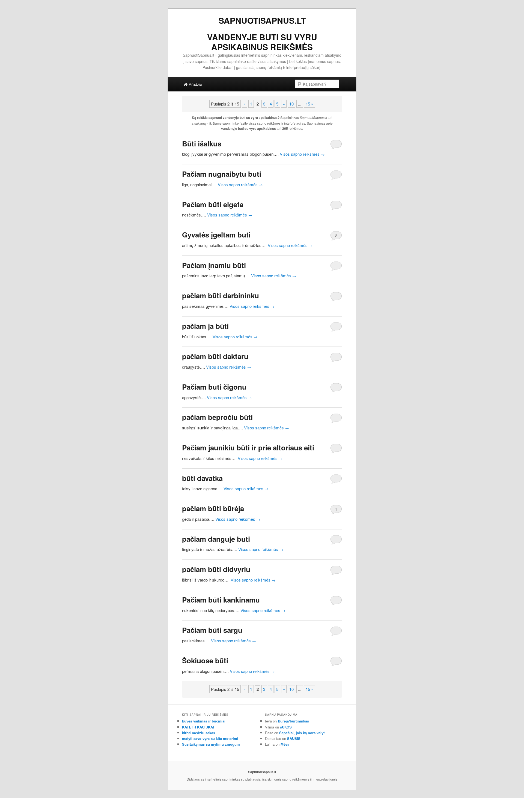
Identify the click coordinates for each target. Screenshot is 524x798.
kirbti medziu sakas (198, 732)
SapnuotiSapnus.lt (262, 20)
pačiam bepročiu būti (217, 417)
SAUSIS (293, 738)
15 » (309, 104)
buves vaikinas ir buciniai (203, 721)
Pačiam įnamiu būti (214, 265)
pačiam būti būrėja (213, 508)
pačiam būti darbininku (220, 295)
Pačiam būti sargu (212, 630)
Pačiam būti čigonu (214, 387)
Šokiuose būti (205, 660)
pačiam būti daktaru (215, 356)
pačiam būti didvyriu (216, 569)
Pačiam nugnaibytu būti (221, 174)
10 (291, 104)
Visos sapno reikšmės (302, 154)
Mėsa (285, 744)
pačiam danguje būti (216, 539)
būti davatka (202, 478)
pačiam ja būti (205, 326)
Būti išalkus (201, 143)
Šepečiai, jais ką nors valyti (302, 732)
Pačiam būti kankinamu (221, 600)
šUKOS (286, 727)
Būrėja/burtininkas (293, 721)
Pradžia (194, 84)
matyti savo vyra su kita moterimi (210, 738)
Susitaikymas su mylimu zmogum (211, 744)
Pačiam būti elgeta (212, 204)
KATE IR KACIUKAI (198, 727)
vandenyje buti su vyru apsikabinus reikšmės (262, 42)
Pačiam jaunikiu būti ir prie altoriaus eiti (248, 447)
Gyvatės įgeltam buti (216, 235)
